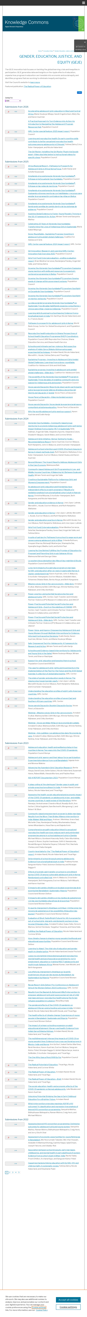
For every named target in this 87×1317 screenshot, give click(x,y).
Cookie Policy (42, 1310)
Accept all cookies (68, 1299)
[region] (43, 1303)
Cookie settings (39, 1307)
